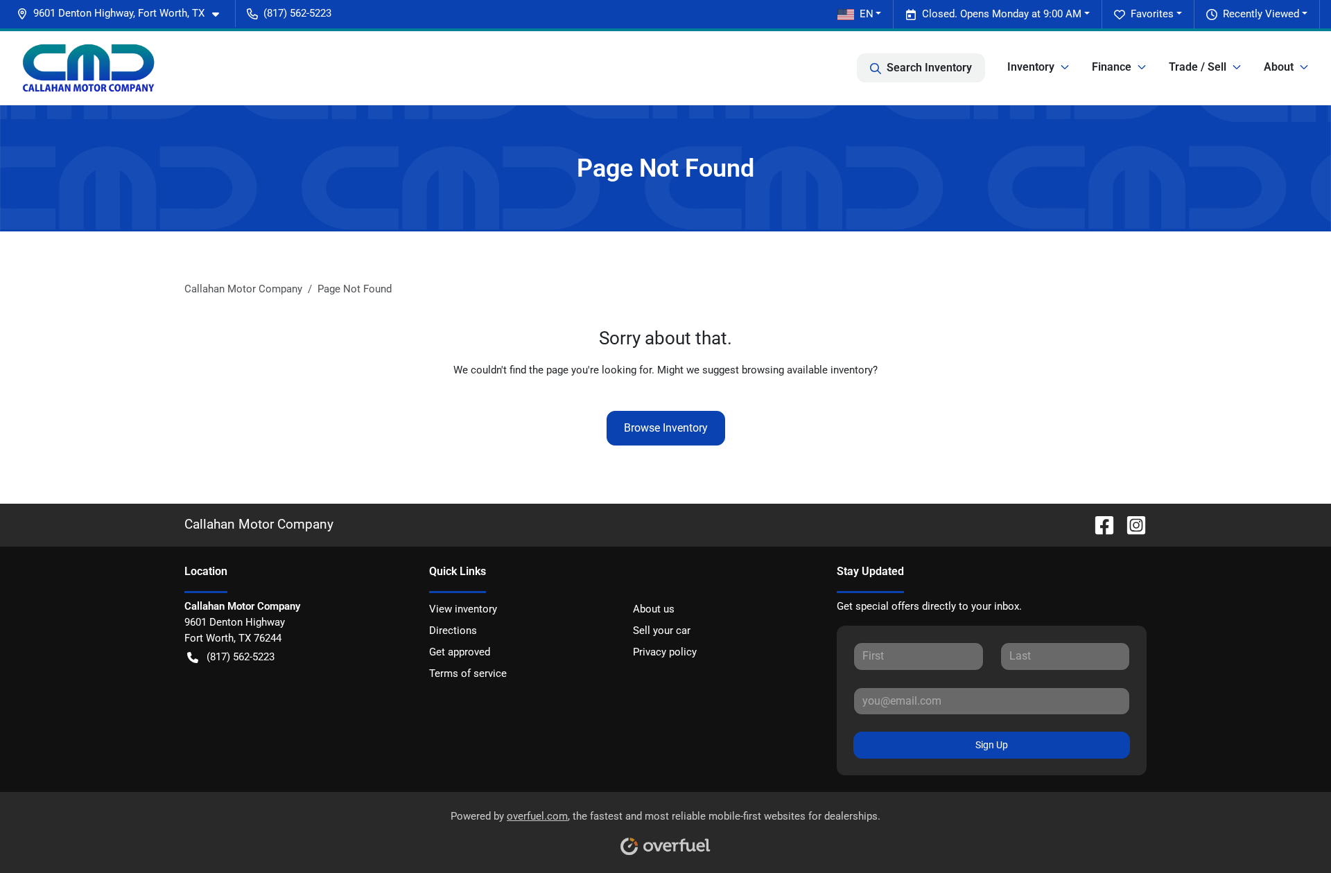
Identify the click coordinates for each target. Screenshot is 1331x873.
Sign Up (991, 744)
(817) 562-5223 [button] (297, 13)
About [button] (1279, 66)
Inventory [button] (1030, 66)
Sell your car (661, 630)
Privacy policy (665, 652)
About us (654, 609)
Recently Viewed (1261, 14)
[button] (123, 13)
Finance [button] (1111, 66)
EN (866, 14)
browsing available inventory (807, 370)
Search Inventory (929, 67)
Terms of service (468, 673)
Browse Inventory (666, 427)
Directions (453, 630)
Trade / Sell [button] (1197, 66)
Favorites (1152, 14)
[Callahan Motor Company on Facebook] (1099, 524)
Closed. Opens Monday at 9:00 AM (1001, 14)
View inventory (463, 609)
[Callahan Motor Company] (88, 68)
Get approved (459, 652)
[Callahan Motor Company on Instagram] (1131, 524)
